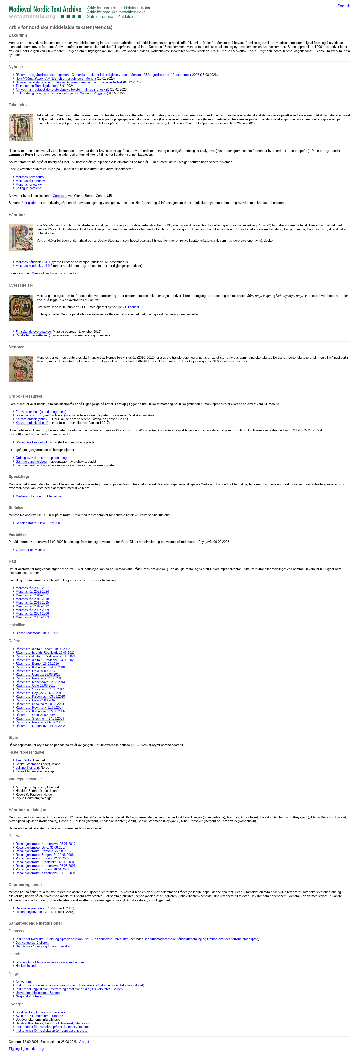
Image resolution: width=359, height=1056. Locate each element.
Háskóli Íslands (26, 966)
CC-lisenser (131, 307)
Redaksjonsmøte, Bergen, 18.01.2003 (42, 869)
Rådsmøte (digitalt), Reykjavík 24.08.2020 (45, 660)
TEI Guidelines (67, 229)
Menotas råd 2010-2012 (32, 606)
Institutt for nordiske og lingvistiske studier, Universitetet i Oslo (60, 985)
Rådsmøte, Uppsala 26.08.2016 (38, 674)
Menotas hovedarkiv (30, 177)
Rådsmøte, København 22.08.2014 (40, 682)
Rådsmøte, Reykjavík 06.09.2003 (39, 722)
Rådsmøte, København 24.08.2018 (40, 667)
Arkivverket (24, 982)
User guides (29, 203)
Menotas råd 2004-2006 (32, 613)
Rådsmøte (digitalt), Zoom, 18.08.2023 (43, 649)
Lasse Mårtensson (29, 771)
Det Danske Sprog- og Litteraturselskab (43, 946)
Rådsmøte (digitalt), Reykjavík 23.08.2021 (45, 656)
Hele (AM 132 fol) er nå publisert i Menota (56, 78)
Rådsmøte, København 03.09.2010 (40, 696)
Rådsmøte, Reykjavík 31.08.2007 (39, 707)
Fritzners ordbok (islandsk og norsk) (41, 412)
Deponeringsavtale (29, 908)
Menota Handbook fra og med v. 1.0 (57, 273)
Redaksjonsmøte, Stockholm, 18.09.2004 (45, 862)
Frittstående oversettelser (34, 331)
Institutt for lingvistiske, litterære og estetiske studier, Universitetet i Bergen (69, 989)
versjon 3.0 (42, 817)
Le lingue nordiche (28, 188)
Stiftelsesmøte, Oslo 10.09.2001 (39, 523)
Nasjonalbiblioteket (29, 996)
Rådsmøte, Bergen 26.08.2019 (37, 663)
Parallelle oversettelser (32, 335)
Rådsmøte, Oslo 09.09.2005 (35, 715)
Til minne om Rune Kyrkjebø (36, 86)
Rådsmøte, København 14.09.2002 (40, 726)
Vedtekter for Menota (30, 550)
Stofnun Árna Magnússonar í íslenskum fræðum (50, 962)
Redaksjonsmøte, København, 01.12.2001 (45, 873)
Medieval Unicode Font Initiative (38, 496)
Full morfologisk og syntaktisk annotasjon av (61, 93)
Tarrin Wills (23, 760)
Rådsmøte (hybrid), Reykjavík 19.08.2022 (45, 652)
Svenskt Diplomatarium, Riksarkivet (41, 1016)
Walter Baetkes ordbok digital (36, 442)
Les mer (241, 361)
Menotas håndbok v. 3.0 (33, 262)
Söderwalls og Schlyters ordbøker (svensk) (46, 415)
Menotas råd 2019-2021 (32, 595)
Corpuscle (60, 195)
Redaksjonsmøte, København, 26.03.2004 (45, 866)
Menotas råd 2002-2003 (32, 617)
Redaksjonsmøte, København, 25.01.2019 (45, 844)
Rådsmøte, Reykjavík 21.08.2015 (39, 678)
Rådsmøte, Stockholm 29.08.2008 (40, 704)
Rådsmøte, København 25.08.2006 (40, 711)
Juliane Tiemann (27, 767)
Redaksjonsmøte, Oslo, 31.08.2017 (41, 847)
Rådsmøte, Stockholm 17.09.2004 (40, 718)
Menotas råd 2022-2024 (32, 591)
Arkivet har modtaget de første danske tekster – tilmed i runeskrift (62, 89)
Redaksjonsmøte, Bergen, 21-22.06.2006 (45, 855)
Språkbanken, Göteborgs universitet (41, 1012)
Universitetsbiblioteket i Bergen (38, 992)
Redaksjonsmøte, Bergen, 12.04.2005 (42, 858)
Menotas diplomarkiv (30, 181)
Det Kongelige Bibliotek (32, 942)
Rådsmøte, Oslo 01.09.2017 (35, 671)
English (343, 6)
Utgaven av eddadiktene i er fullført (69, 82)
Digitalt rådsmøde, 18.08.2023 (37, 633)
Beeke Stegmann (28, 764)
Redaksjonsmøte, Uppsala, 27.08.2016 (43, 851)
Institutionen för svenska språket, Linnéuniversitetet (52, 1027)
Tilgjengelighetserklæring (26, 1049)
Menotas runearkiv (29, 184)
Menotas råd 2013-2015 (32, 602)
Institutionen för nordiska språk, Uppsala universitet (52, 1030)
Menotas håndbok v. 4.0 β (34, 266)
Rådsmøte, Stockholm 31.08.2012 (40, 689)
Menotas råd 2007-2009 (32, 610)
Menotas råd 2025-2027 (32, 588)
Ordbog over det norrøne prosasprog (41, 458)
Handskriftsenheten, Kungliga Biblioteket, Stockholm (53, 1023)
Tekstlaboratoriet (131, 985)
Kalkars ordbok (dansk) (32, 419)
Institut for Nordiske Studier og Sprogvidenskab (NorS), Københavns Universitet (72, 939)
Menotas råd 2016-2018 (32, 599)
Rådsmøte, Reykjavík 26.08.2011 (39, 693)
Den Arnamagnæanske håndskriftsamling (173, 939)
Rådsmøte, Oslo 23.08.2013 (35, 685)
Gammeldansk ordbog (31, 461)
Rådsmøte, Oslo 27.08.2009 (35, 700)
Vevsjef (84, 1042)
